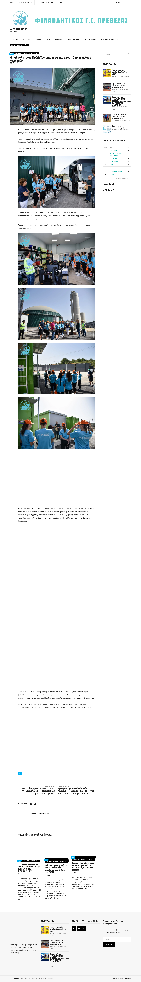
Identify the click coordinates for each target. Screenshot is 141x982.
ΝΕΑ (48, 39)
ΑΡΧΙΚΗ (15, 39)
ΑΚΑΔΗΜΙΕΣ (59, 39)
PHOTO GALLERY (56, 2)
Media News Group (125, 978)
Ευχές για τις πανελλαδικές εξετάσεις (120, 127)
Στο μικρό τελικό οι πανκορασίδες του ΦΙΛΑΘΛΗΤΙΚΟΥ (119, 116)
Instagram (119, 3)
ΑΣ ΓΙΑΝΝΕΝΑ (114, 162)
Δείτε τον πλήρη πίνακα (122, 178)
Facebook (116, 3)
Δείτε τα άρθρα (43, 813)
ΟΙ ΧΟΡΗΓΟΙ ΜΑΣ (90, 39)
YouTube (121, 3)
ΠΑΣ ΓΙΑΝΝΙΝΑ (114, 150)
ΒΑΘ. (128, 147)
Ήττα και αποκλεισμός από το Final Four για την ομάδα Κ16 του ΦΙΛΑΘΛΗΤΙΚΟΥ (29, 867)
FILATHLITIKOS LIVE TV (109, 39)
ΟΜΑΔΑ (38, 39)
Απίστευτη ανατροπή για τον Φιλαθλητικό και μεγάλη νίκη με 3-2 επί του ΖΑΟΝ (56, 869)
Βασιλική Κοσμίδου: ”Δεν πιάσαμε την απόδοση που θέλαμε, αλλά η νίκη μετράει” (83, 866)
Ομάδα (111, 147)
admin (14, 64)
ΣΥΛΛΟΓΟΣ (26, 39)
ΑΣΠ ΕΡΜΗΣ (113, 158)
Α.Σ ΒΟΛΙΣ (113, 174)
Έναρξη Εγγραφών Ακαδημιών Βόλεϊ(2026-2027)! (120, 72)
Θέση (105, 147)
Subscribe (109, 944)
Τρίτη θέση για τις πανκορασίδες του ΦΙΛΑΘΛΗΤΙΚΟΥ (118, 86)
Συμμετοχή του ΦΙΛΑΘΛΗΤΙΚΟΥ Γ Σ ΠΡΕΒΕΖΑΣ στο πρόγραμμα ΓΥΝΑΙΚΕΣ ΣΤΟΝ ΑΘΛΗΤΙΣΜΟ (121, 101)
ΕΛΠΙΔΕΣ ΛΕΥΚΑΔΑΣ (116, 171)
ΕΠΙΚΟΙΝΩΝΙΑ (45, 2)
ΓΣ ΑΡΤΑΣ (112, 168)
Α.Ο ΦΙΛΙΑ (113, 165)
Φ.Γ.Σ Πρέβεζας (19, 29)
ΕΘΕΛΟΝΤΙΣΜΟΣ (74, 39)
